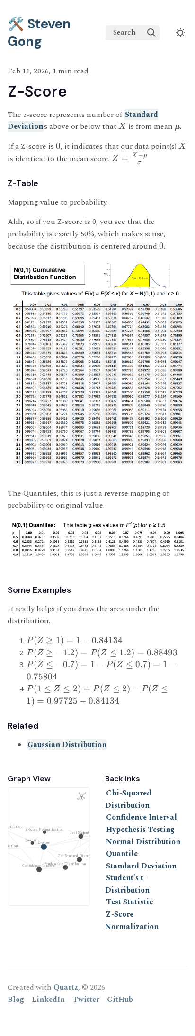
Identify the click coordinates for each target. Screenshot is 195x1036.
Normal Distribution (143, 842)
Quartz (65, 987)
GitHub (120, 999)
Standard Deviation (141, 866)
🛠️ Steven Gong (39, 32)
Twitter (85, 999)
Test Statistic (129, 902)
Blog (16, 999)
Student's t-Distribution (127, 884)
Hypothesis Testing (140, 829)
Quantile (122, 853)
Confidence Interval (141, 817)
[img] (151, 32)
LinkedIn (48, 999)
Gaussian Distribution (66, 744)
